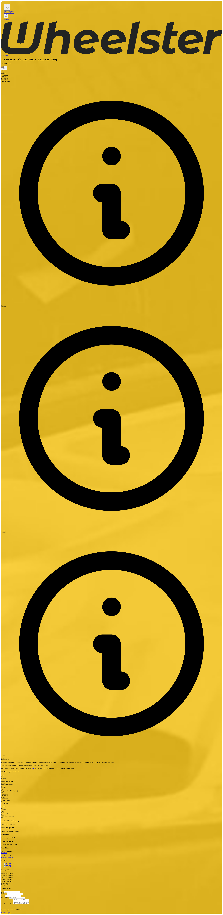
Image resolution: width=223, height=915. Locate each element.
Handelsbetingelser (6, 913)
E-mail (3, 896)
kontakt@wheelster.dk (7, 857)
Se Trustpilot (4, 55)
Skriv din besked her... (7, 904)
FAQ (6, 14)
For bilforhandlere (9, 11)
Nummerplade (5, 897)
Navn (2, 892)
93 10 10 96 (4, 853)
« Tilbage (3, 68)
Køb (2, 67)
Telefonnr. (4, 894)
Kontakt (6, 19)
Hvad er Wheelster (9, 13)
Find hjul (7, 4)
